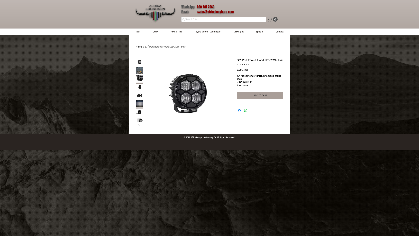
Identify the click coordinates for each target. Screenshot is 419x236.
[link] (273, 19)
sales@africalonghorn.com (215, 11)
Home (139, 46)
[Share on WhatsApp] (246, 110)
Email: (189, 11)
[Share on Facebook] (239, 110)
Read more (242, 85)
